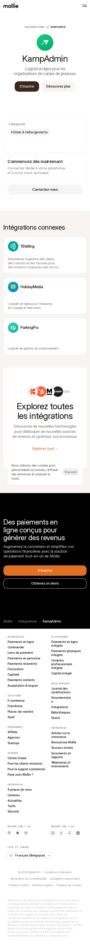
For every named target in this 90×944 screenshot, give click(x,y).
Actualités (15, 800)
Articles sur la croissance (61, 735)
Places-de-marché (20, 711)
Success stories (62, 747)
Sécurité (13, 811)
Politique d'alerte (19, 885)
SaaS (11, 717)
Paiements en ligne (21, 642)
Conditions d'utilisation (58, 872)
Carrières (14, 795)
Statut (55, 718)
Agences (14, 737)
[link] (32, 391)
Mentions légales (42, 885)
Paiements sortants (21, 680)
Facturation (15, 669)
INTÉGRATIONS (34, 27)
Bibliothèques (60, 712)
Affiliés (13, 732)
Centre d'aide (17, 758)
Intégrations (27, 621)
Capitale (13, 674)
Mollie (8, 621)
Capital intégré (61, 673)
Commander (16, 647)
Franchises (15, 706)
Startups (13, 743)
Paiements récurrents (22, 663)
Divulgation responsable (65, 878)
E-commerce (16, 700)
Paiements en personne (24, 658)
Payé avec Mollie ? (20, 774)
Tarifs (12, 806)
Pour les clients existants (25, 763)
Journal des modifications (60, 690)
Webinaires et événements (61, 764)
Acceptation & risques (23, 685)
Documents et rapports (61, 755)
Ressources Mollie (63, 742)
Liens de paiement (20, 652)
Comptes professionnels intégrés (62, 664)
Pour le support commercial (26, 769)
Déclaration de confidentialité (28, 878)
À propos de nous (20, 789)
